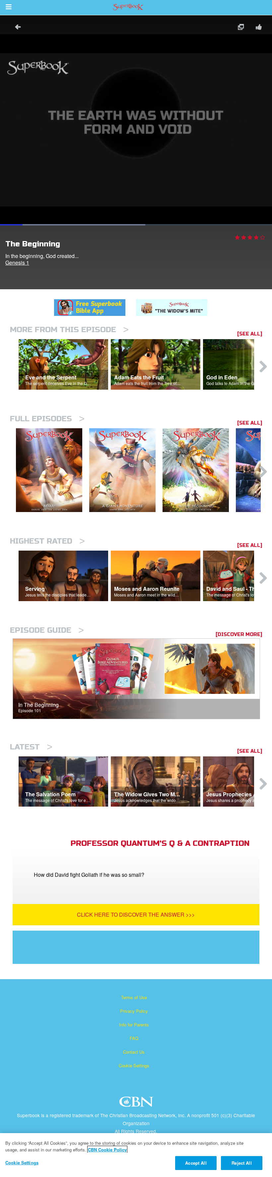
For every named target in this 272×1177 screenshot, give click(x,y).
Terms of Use (134, 997)
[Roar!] (52, 470)
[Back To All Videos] (15, 27)
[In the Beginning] (199, 470)
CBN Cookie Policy (107, 1149)
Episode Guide (47, 630)
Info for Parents (134, 1024)
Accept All (195, 1163)
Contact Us (134, 1052)
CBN (137, 1103)
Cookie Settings (134, 1065)
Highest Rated (47, 541)
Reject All (241, 1163)
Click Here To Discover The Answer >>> (136, 914)
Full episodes (47, 418)
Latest (31, 746)
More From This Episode (69, 329)
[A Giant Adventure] (126, 470)
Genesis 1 (17, 262)
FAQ (134, 1038)
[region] (136, 1155)
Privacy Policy (134, 1011)
